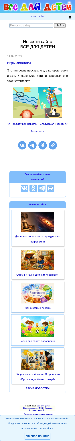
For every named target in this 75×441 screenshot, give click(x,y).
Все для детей (43, 406)
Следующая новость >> (54, 123)
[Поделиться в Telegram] (32, 145)
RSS (41, 408)
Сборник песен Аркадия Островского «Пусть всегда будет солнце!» (37, 377)
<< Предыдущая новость (22, 123)
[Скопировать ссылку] (53, 145)
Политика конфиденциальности (38, 414)
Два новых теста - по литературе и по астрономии (37, 239)
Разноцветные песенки (37, 307)
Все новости (37, 131)
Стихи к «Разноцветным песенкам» (37, 274)
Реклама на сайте (37, 410)
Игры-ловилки (19, 63)
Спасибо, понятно (37, 436)
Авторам (48, 408)
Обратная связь (30, 408)
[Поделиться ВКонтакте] (22, 145)
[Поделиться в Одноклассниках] (42, 145)
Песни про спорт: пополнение (37, 340)
